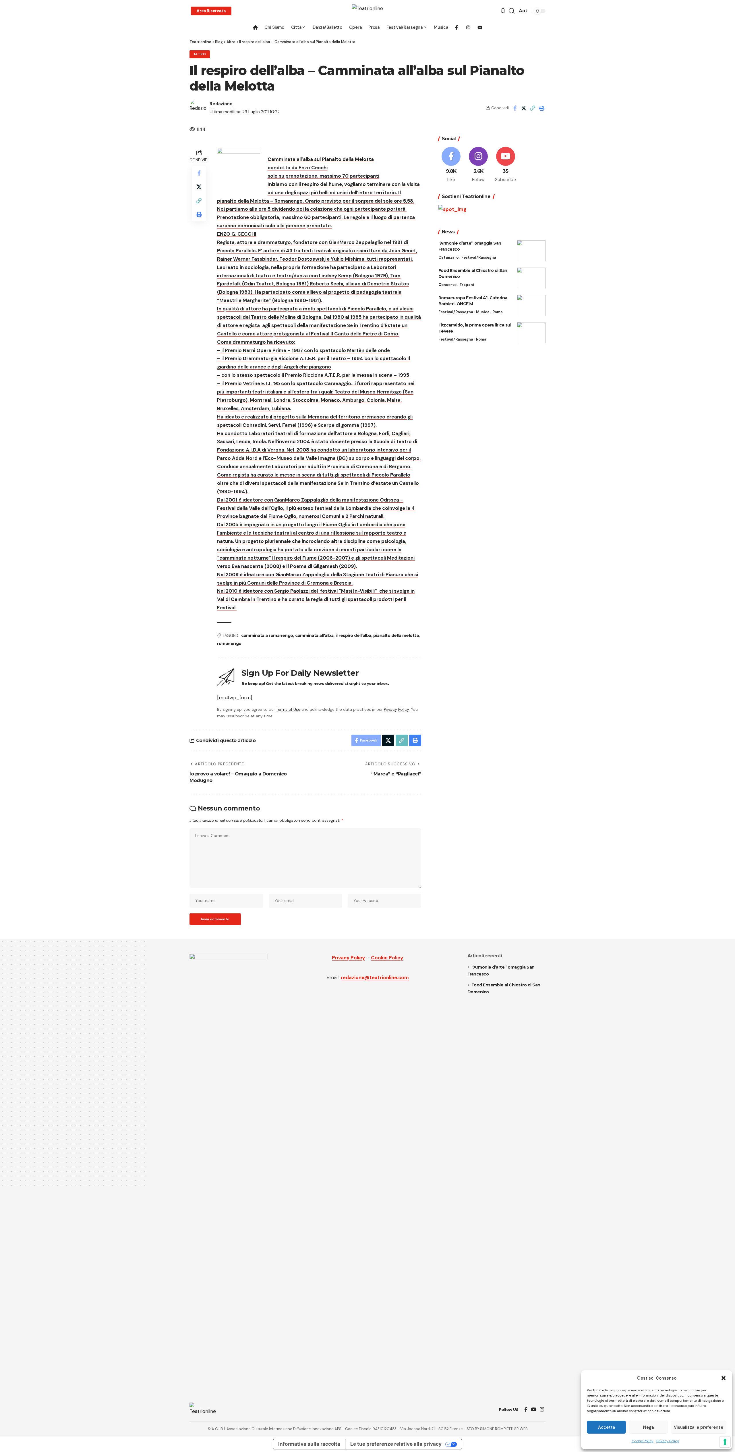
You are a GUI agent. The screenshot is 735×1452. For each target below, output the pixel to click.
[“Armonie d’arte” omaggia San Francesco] (531, 251)
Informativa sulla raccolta (309, 1444)
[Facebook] (451, 165)
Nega (648, 1427)
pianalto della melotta (396, 635)
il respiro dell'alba (353, 635)
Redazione (221, 104)
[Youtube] (506, 165)
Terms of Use (288, 709)
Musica (483, 311)
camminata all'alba (314, 635)
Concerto (447, 284)
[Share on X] (524, 108)
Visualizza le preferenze (698, 1427)
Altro (200, 54)
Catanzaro (448, 257)
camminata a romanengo (267, 635)
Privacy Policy (667, 1441)
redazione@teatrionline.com (375, 977)
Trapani (466, 284)
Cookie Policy (642, 1441)
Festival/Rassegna (478, 257)
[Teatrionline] (367, 11)
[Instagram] (478, 165)
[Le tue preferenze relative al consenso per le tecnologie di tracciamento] (724, 1441)
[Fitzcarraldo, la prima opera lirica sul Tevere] (531, 332)
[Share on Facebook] (515, 108)
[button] (723, 1378)
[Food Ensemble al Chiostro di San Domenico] (531, 278)
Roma (497, 311)
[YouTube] (533, 1409)
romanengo (229, 643)
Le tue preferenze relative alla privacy (396, 1444)
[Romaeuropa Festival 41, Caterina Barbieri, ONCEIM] (531, 305)
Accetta (606, 1427)
